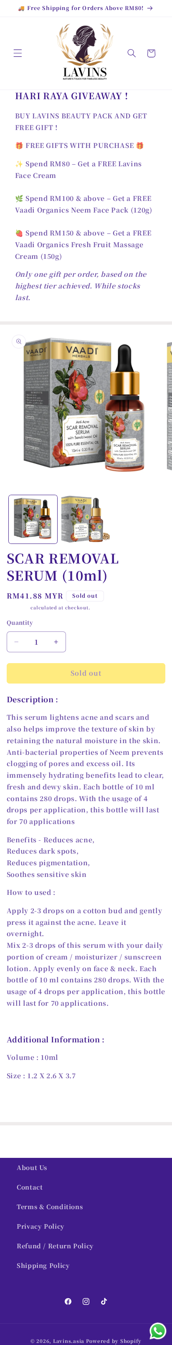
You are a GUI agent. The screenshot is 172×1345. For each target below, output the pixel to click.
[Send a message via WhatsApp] (158, 1331)
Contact (30, 1186)
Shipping (18, 607)
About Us (32, 1167)
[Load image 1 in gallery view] (33, 519)
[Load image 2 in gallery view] (85, 519)
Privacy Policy (41, 1226)
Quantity (20, 622)
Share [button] (24, 1101)
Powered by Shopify (114, 1340)
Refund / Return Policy (55, 1245)
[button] (17, 53)
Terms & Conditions (50, 1206)
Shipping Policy (43, 1265)
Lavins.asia (68, 1340)
